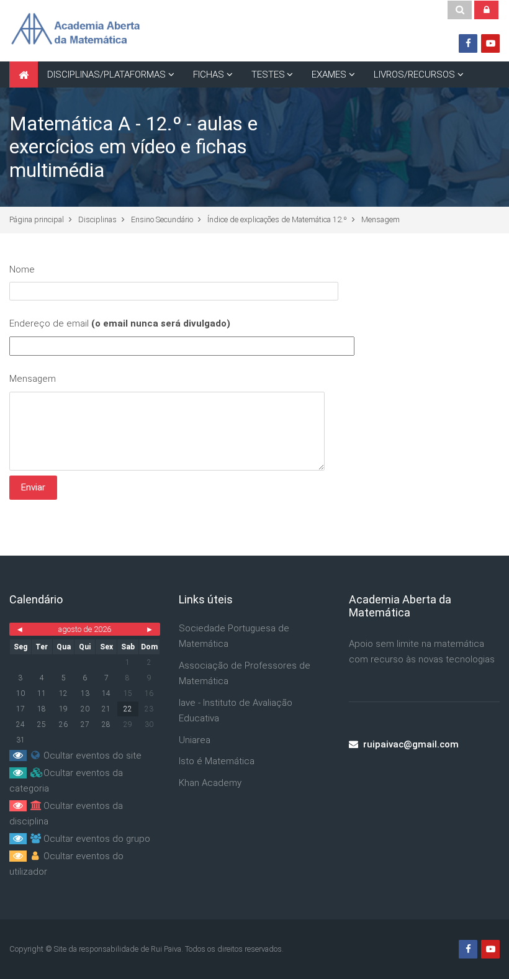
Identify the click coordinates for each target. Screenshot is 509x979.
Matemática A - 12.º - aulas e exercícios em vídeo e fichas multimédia (133, 147)
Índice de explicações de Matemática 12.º (277, 219)
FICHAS (208, 74)
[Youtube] (490, 43)
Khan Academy (210, 782)
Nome (22, 269)
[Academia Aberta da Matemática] (75, 30)
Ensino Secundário (162, 219)
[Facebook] (468, 43)
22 (128, 709)
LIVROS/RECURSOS (414, 74)
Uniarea (194, 740)
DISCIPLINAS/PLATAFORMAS (106, 74)
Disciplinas (97, 219)
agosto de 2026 (84, 629)
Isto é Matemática (216, 761)
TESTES (268, 74)
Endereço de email (119, 323)
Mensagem (380, 219)
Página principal (36, 219)
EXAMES (329, 74)
